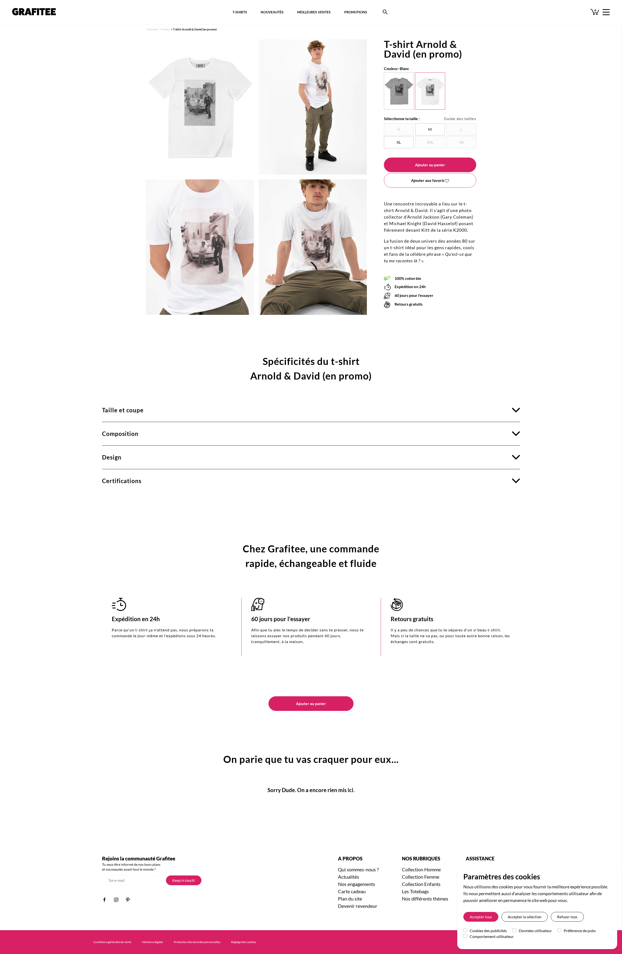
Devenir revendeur (357, 906)
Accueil (152, 29)
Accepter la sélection (524, 917)
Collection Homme (421, 869)
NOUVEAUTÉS (272, 12)
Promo (165, 29)
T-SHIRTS (240, 12)
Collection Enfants (421, 884)
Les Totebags (415, 891)
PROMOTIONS (355, 12)
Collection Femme (420, 877)
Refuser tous (567, 917)
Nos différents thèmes (425, 898)
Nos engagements (356, 884)
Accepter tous (481, 917)
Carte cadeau (352, 891)
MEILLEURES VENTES (314, 12)
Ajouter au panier (430, 164)
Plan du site (350, 898)
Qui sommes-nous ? (358, 869)
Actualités (348, 877)
